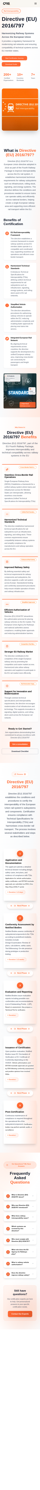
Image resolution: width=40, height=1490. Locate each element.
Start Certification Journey (14, 58)
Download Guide (11, 64)
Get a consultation (20, 744)
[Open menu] (35, 3)
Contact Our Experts (20, 1314)
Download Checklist (20, 751)
